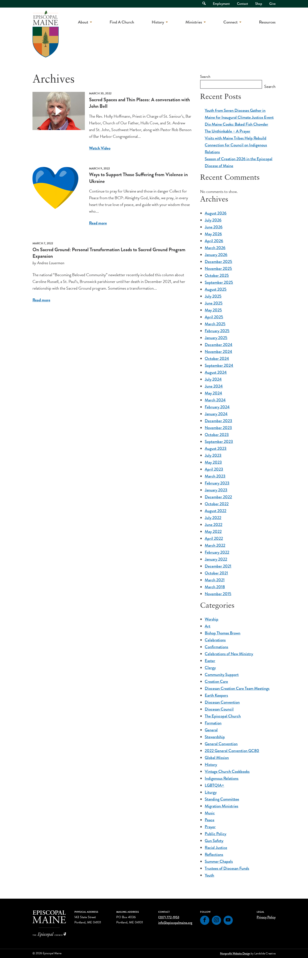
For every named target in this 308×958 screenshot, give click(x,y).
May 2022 (213, 531)
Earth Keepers (216, 695)
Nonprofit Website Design (235, 953)
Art (207, 626)
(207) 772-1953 (168, 917)
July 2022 (213, 518)
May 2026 (213, 234)
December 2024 (218, 345)
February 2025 (217, 331)
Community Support (222, 675)
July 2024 (213, 379)
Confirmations (216, 647)
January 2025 (216, 338)
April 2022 (214, 538)
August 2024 (216, 372)
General (211, 730)
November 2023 (218, 428)
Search (205, 76)
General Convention (221, 744)
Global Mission (217, 758)
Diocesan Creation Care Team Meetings (237, 688)
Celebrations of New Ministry (229, 654)
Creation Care (216, 681)
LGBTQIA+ (214, 785)
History (158, 22)
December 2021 (218, 566)
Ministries (193, 22)
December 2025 (218, 262)
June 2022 (213, 525)
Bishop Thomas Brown (222, 633)
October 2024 (217, 358)
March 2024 (215, 400)
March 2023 (215, 476)
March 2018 (215, 587)
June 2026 (214, 227)
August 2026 (215, 213)
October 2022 (217, 504)
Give (272, 3)
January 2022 (216, 559)
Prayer (210, 827)
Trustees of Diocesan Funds (227, 868)
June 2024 (214, 386)
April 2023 (214, 469)
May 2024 (213, 393)
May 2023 (213, 462)
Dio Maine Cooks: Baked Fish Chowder (236, 124)
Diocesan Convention (222, 702)
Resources (267, 22)
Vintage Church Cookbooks (227, 771)
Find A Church (122, 22)
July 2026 (213, 220)
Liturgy (211, 792)
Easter (210, 661)
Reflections (214, 854)
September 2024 (219, 365)
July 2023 (213, 455)
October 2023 (217, 435)
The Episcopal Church (223, 716)
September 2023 (219, 442)
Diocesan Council (219, 709)
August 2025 (215, 289)
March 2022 (215, 545)
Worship (211, 619)
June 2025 (214, 303)
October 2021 (216, 573)
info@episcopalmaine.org (175, 922)
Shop (258, 3)
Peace (209, 820)
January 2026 (216, 255)
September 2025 (219, 282)
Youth (209, 875)
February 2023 (217, 483)
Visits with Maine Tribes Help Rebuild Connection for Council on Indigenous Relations (236, 145)
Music (210, 813)
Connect (230, 22)
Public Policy (215, 834)
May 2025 (213, 310)
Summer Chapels (219, 861)
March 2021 (215, 580)
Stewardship (215, 737)
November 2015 (218, 594)
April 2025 (214, 317)
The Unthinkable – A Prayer (227, 131)
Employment (221, 3)
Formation (213, 723)
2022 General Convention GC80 (232, 751)
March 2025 (215, 324)
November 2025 (218, 269)
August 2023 (215, 448)
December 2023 (218, 421)
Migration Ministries (221, 806)
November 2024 (218, 352)
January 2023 (216, 490)
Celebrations (215, 640)
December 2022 (218, 497)
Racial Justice (216, 848)
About (83, 22)
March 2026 (215, 248)
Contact (242, 3)
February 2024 (217, 407)
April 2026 (214, 241)
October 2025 (217, 275)
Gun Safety (214, 841)
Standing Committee (222, 799)
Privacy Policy (266, 917)
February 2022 (217, 552)
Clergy (210, 668)
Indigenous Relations (221, 778)
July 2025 (213, 296)
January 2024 (216, 414)
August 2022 (215, 511)
